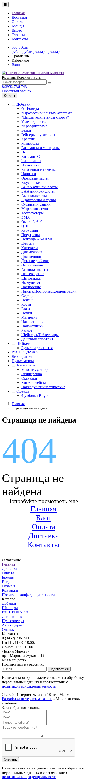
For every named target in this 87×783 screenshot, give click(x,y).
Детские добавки (35, 261)
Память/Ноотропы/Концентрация (48, 291)
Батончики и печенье (38, 169)
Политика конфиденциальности (28, 595)
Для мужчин (31, 252)
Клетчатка (29, 248)
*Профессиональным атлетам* (46, 113)
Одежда (22, 391)
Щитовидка (31, 278)
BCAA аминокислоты (39, 187)
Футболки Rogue (35, 396)
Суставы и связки (36, 204)
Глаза (25, 309)
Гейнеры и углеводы (38, 135)
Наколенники (32, 322)
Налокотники (32, 326)
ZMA (25, 217)
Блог (43, 517)
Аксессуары (26, 365)
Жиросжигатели (34, 209)
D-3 (24, 152)
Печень (27, 300)
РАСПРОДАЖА (25, 352)
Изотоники (30, 165)
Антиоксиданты (34, 269)
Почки (26, 313)
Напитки (28, 174)
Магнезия (29, 317)
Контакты (20, 39)
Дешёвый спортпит (37, 339)
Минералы (30, 143)
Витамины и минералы (40, 148)
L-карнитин (31, 161)
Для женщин (31, 256)
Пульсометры (23, 361)
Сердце (27, 296)
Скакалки (29, 378)
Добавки (23, 104)
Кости (26, 304)
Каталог (9, 96)
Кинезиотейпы (33, 383)
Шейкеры (24, 343)
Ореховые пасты (35, 178)
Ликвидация (22, 356)
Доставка (19, 17)
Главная (18, 13)
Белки (26, 130)
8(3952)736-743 (14, 87)
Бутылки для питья (37, 348)
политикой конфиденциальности (29, 686)
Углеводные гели (35, 122)
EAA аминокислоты (38, 191)
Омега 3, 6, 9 (31, 222)
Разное (26, 330)
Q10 (24, 226)
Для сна (27, 243)
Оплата (18, 22)
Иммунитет (30, 282)
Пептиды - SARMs (36, 239)
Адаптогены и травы (38, 200)
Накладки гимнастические (43, 387)
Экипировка (31, 374)
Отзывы (18, 35)
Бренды (18, 26)
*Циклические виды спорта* (45, 117)
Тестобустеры (32, 213)
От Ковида (30, 109)
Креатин (28, 139)
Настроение (31, 287)
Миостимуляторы (35, 369)
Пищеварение (32, 274)
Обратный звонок (16, 91)
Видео (17, 30)
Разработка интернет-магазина (27, 699)
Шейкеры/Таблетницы (40, 335)
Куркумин (29, 230)
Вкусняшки (30, 182)
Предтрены (30, 235)
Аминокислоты (34, 196)
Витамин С (30, 156)
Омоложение (32, 265)
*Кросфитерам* (34, 126)
